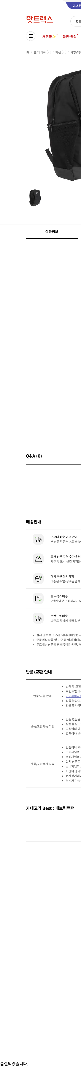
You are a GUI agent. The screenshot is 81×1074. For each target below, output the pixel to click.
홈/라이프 (40, 52)
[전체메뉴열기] (30, 36)
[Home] (27, 52)
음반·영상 (69, 36)
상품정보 (51, 231)
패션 (58, 52)
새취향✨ (49, 36)
